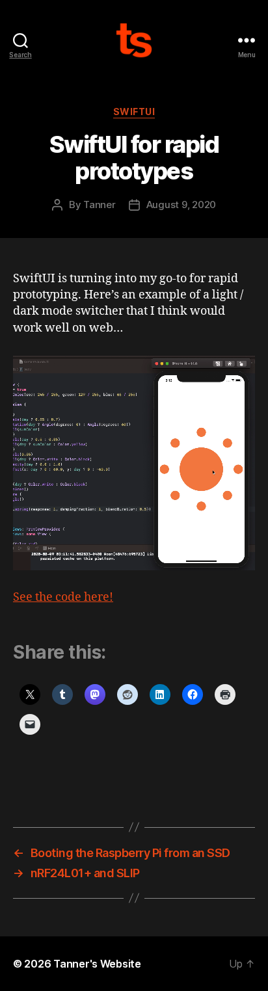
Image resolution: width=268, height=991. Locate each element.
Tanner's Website (97, 963)
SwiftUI (134, 111)
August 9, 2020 (181, 204)
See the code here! (63, 597)
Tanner (99, 204)
